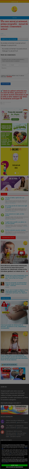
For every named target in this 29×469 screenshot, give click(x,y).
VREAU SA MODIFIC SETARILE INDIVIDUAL (14, 467)
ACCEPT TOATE (14, 465)
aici (10, 453)
